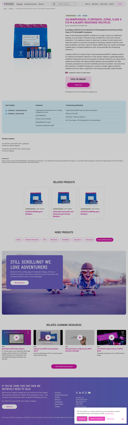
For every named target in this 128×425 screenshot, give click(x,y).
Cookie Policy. (109, 413)
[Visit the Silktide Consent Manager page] (123, 419)
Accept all (82, 419)
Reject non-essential (96, 419)
